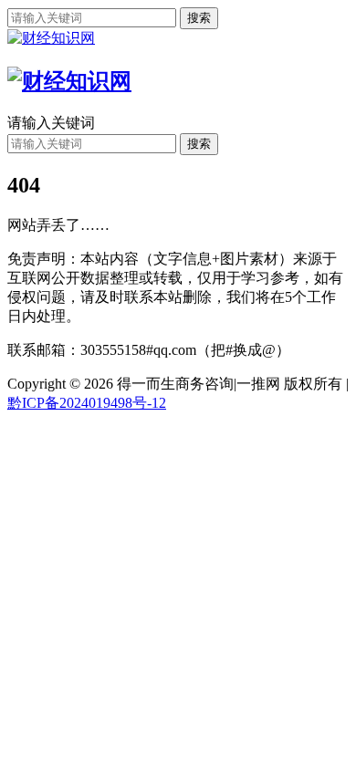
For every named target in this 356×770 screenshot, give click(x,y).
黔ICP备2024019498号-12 (86, 403)
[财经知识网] (51, 38)
